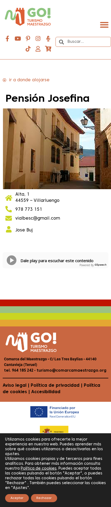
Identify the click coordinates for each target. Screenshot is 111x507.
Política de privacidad (55, 386)
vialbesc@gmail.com (37, 218)
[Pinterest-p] (28, 39)
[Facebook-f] (7, 39)
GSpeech (100, 265)
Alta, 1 (22, 194)
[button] (104, 24)
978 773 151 (28, 210)
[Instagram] (38, 39)
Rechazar (44, 498)
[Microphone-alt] (48, 39)
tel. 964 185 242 (18, 370)
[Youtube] (18, 39)
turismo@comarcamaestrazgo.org (71, 370)
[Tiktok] (28, 49)
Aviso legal (14, 386)
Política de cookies (39, 468)
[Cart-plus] (48, 49)
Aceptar (17, 498)
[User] (38, 49)
